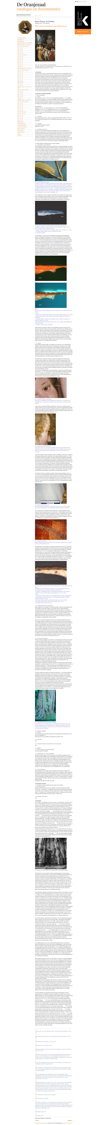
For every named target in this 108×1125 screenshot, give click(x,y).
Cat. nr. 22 (20, 81)
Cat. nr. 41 (20, 118)
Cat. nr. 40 (20, 116)
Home (36, 15)
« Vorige (37, 1120)
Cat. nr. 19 (20, 76)
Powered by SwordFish (67, 1123)
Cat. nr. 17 (20, 73)
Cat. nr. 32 (20, 103)
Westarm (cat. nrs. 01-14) (24, 44)
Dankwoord (20, 39)
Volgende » (70, 1120)
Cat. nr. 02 (20, 48)
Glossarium (20, 130)
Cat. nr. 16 (20, 71)
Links (18, 133)
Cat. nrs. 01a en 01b (22, 46)
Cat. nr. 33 (20, 105)
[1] (35, 1029)
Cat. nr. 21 (20, 80)
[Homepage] (77, 1)
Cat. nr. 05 (20, 53)
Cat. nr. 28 (20, 94)
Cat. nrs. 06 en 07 (22, 54)
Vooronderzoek (21, 123)
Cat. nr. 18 (20, 75)
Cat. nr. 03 (20, 49)
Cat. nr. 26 (20, 91)
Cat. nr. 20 (20, 78)
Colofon (19, 135)
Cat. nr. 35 (20, 108)
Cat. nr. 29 (20, 96)
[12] (36, 1097)
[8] (35, 1066)
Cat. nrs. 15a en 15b (22, 70)
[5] (35, 1047)
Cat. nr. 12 (20, 63)
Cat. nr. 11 (20, 61)
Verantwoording (21, 37)
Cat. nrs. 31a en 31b (22, 101)
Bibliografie (20, 121)
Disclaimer (37, 1123)
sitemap (84, 1)
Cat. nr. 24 (20, 85)
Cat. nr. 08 (20, 56)
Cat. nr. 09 (20, 58)
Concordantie (20, 132)
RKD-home (81, 1)
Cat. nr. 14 (20, 66)
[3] (35, 1040)
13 (65, 1005)
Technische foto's (21, 127)
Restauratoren (21, 128)
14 (64, 1008)
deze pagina (81, 35)
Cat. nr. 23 (20, 83)
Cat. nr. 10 (20, 59)
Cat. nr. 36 (20, 110)
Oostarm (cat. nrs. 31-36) (23, 99)
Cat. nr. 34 (20, 106)
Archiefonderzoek (22, 125)
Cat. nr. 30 (20, 98)
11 (54, 939)
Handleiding (20, 41)
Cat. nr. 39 (20, 115)
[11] (36, 1093)
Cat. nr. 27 (20, 93)
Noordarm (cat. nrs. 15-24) (24, 68)
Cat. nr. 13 (20, 65)
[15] (36, 1114)
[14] (36, 1110)
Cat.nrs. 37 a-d (21, 111)
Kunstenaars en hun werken (24, 43)
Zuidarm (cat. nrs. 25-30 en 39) (24, 87)
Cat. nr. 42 (20, 120)
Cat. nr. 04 (20, 51)
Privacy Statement (43, 1123)
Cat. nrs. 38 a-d (21, 113)
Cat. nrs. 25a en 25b (22, 89)
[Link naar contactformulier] (76, 1)
